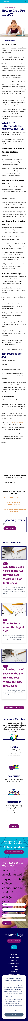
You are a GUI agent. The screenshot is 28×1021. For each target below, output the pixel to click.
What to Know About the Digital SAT (13, 627)
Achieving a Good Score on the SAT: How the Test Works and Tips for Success (13, 575)
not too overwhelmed (18, 422)
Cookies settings (14, 1010)
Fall (5, 563)
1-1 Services (14, 966)
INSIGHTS (14, 960)
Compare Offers (14, 963)
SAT (5, 620)
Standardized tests (8, 7)
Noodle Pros (6, 89)
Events (14, 955)
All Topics (14, 952)
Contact (14, 972)
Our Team (14, 969)
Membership (14, 957)
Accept (14, 1014)
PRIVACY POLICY (14, 975)
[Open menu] (25, 1)
